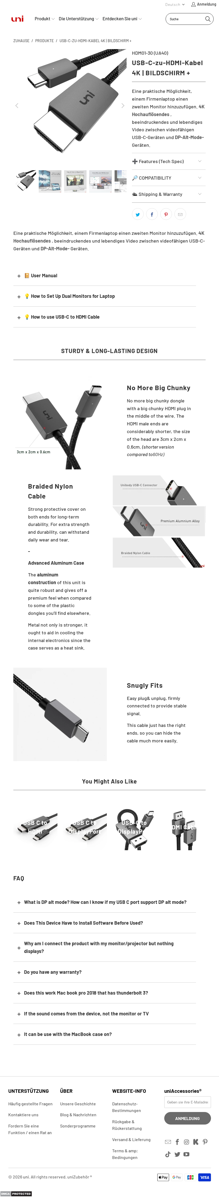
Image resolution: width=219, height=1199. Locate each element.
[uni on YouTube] (187, 1154)
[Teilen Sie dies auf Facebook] (152, 214)
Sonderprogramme (78, 1125)
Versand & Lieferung (131, 1139)
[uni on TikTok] (168, 1154)
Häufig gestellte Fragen (30, 1103)
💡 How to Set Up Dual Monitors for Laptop (69, 296)
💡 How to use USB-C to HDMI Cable (62, 317)
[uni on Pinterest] (205, 1142)
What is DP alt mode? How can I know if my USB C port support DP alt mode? (105, 902)
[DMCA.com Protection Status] (16, 1195)
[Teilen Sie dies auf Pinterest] (166, 214)
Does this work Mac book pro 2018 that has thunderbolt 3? (86, 993)
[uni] (17, 19)
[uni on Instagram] (187, 1142)
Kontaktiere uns (23, 1114)
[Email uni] (168, 1142)
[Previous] (17, 105)
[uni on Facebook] (177, 1142)
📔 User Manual (40, 275)
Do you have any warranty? (52, 972)
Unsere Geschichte (78, 1103)
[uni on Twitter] (177, 1154)
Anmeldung (206, 4)
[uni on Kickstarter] (196, 1142)
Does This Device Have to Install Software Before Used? (83, 923)
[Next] (122, 105)
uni (26, 1176)
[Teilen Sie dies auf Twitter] (138, 214)
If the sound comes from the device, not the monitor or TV (86, 1013)
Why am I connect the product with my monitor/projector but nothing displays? (99, 947)
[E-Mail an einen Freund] (180, 214)
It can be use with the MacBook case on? (68, 1034)
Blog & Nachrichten (78, 1114)
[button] (175, 4)
